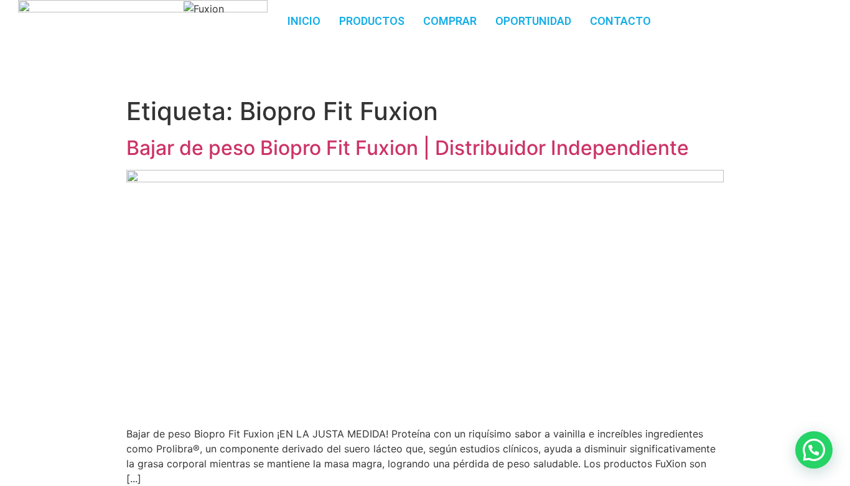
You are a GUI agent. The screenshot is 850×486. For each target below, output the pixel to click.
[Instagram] (789, 15)
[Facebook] (755, 15)
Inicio (303, 20)
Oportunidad (533, 20)
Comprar (450, 20)
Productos (371, 20)
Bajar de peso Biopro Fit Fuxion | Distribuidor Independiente (407, 148)
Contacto (620, 20)
